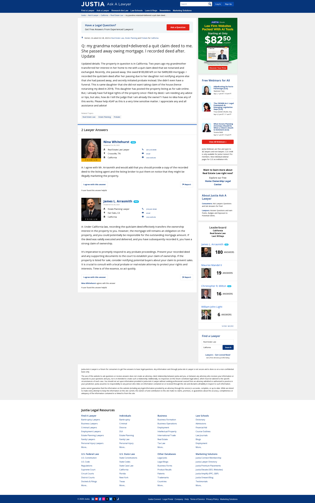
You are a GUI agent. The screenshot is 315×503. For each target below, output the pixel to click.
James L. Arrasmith (117, 201)
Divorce (122, 427)
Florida (122, 473)
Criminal (123, 423)
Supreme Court (88, 469)
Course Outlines (203, 431)
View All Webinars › (218, 142)
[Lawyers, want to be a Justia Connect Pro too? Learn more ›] (133, 142)
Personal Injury (126, 443)
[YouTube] (96, 498)
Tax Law (161, 443)
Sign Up (228, 4)
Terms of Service (197, 499)
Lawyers (205, 210)
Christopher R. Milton (213, 286)
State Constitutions (128, 457)
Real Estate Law (116, 15)
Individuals (125, 415)
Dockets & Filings (89, 481)
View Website (151, 158)
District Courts (88, 477)
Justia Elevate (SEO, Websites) (209, 469)
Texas (122, 481)
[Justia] (93, 4)
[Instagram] (103, 498)
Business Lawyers (89, 423)
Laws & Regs (151, 10)
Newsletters (165, 10)
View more (228, 326)
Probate (144, 38)
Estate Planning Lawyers (92, 435)
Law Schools (137, 10)
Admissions (201, 423)
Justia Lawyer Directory (206, 461)
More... (84, 447)
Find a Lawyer (87, 10)
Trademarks (163, 477)
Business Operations (167, 423)
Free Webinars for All (216, 80)
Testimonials (202, 481)
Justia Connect (154, 499)
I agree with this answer (94, 184)
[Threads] (107, 498)
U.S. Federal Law (90, 454)
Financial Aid (201, 427)
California (104, 15)
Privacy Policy (212, 499)
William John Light (211, 306)
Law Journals (202, 435)
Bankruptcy (124, 419)
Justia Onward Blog (204, 477)
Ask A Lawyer (93, 15)
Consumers (207, 203)
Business (162, 415)
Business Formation (167, 419)
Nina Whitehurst (116, 142)
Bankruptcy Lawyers (90, 419)
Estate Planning (131, 38)
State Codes (124, 461)
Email (148, 154)
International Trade (167, 435)
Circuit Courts (87, 473)
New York (123, 477)
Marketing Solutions (182, 10)
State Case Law (126, 465)
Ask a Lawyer (103, 10)
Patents (161, 473)
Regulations (86, 465)
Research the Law (119, 10)
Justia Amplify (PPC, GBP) (207, 473)
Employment (163, 427)
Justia (83, 15)
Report (187, 184)
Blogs (198, 439)
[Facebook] (100, 498)
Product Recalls (165, 469)
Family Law (124, 439)
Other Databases (167, 454)
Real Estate (163, 439)
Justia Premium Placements (208, 465)
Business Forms (165, 465)
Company (179, 499)
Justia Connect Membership (208, 457)
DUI (121, 431)
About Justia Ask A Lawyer (214, 196)
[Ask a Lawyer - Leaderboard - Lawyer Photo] (206, 252)
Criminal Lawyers (89, 427)
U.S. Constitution (89, 457)
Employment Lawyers (91, 431)
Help (187, 499)
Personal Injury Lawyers (92, 443)
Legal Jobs (162, 457)
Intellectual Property (167, 431)
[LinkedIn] (92, 498)
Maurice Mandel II (211, 265)
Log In (218, 4)
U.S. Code (85, 461)
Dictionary (200, 419)
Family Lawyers (88, 439)
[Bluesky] (110, 498)
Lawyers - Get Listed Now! (217, 354)
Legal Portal (168, 499)
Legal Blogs (163, 461)
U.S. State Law (127, 454)
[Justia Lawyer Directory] (117, 498)
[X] (114, 498)
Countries (162, 481)
